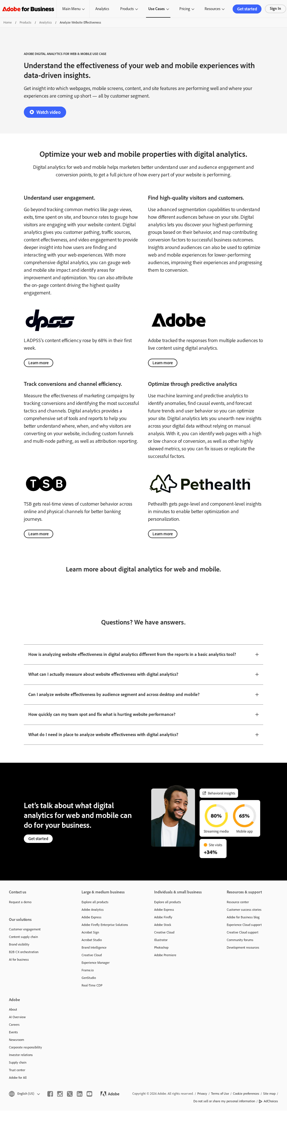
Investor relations (21, 1055)
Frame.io (88, 970)
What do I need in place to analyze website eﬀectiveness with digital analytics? (103, 734)
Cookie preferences (246, 1094)
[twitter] (70, 1094)
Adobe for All (18, 1078)
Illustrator (161, 940)
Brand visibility (19, 944)
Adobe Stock (162, 925)
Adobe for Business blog (243, 917)
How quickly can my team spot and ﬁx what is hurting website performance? (101, 714)
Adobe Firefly (163, 917)
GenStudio (89, 978)
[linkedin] (79, 1094)
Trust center (17, 1070)
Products (127, 8)
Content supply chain (23, 937)
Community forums (240, 940)
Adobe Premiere (165, 955)
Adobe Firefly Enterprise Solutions (105, 925)
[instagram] (60, 1094)
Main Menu (71, 8)
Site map (269, 1094)
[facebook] (50, 1094)
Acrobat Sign (90, 932)
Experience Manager (96, 963)
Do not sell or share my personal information (224, 1101)
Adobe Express (91, 917)
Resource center (238, 902)
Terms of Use (220, 1094)
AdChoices (271, 1101)
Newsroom (16, 1040)
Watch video (48, 112)
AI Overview (17, 1017)
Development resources (243, 947)
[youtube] (89, 1094)
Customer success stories (244, 910)
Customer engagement (25, 929)
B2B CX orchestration (23, 952)
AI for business (19, 960)
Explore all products (95, 902)
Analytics (102, 8)
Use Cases (156, 8)
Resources (212, 8)
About (13, 1009)
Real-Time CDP (92, 985)
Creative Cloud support (242, 932)
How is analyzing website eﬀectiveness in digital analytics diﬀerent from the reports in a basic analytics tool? (132, 654)
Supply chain (17, 1062)
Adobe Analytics (93, 910)
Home (7, 22)
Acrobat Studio (92, 940)
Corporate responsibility (25, 1047)
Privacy (202, 1094)
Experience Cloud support (244, 925)
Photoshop (161, 947)
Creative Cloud (92, 955)
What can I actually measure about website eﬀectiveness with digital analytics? (103, 674)
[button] (24, 1094)
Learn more (38, 362)
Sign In (275, 8)
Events (13, 1032)
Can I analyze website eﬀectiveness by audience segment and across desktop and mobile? (114, 694)
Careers (14, 1025)
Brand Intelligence (94, 947)
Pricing (184, 8)
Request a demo (20, 902)
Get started (247, 8)
